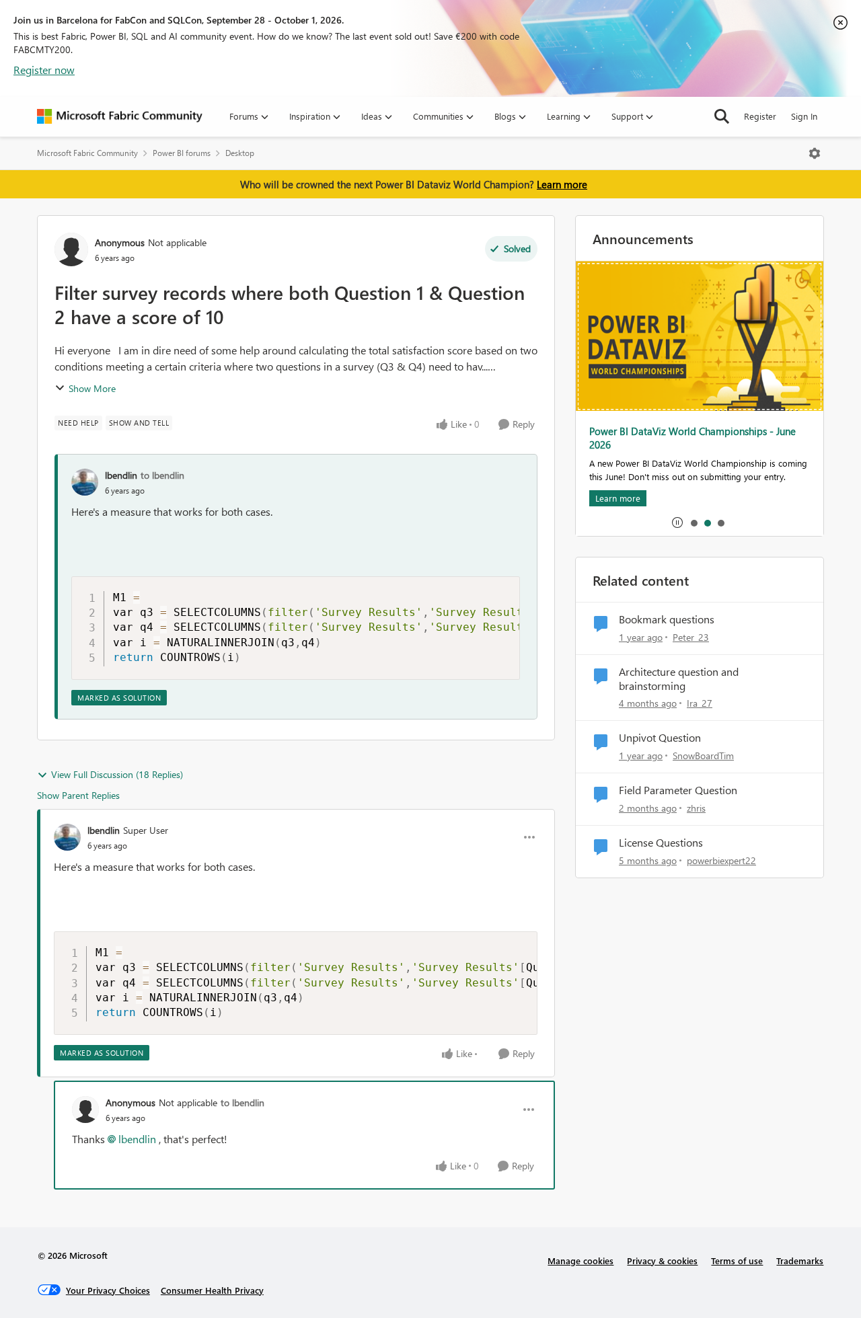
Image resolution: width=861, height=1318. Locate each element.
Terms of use (737, 1260)
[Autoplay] (677, 522)
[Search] (722, 116)
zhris (696, 808)
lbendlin (121, 475)
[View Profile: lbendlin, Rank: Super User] (67, 837)
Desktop (239, 153)
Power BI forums (182, 153)
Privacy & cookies (662, 1260)
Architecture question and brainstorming (679, 679)
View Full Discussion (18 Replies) (117, 774)
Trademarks (799, 1260)
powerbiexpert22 (721, 860)
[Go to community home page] (119, 116)
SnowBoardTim (703, 755)
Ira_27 (699, 703)
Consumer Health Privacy (212, 1290)
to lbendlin (162, 475)
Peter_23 (691, 637)
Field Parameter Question (678, 790)
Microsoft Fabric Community (87, 153)
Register (760, 116)
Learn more (562, 184)
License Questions (661, 842)
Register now (44, 70)
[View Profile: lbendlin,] (84, 482)
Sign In (804, 116)
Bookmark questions (666, 619)
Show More (92, 388)
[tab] (693, 522)
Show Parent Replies (78, 795)
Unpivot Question (660, 737)
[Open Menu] (814, 153)
